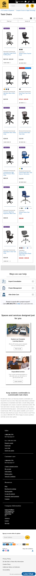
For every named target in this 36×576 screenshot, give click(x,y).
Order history (8, 471)
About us (7, 518)
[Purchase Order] (20, 544)
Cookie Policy (7, 564)
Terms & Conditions (10, 476)
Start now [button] (17, 348)
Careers (7, 521)
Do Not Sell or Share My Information (13, 561)
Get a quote (20, 1)
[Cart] (32, 6)
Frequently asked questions (12, 496)
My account (8, 469)
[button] (27, 551)
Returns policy (8, 474)
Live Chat (7, 448)
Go (27, 537)
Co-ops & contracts (10, 494)
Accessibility (6, 569)
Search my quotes (9, 450)
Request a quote (9, 443)
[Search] (27, 6)
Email (8, 445)
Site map (7, 523)
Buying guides (8, 491)
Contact (11, 466)
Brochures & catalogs (10, 489)
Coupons (7, 499)
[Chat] (26, 1)
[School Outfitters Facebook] (3, 551)
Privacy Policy (7, 558)
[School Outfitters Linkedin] (8, 551)
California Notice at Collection (11, 567)
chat (18, 303)
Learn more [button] (17, 381)
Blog (6, 486)
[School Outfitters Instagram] (6, 551)
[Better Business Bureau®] (32, 550)
